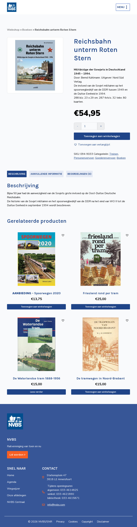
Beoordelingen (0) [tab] (79, 173)
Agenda (11, 482)
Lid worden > (17, 454)
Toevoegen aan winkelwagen (102, 136)
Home (10, 475)
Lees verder (36, 391)
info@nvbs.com (56, 505)
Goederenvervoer (105, 158)
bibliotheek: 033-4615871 (63, 498)
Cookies (73, 521)
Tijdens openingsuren (60, 486)
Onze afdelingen (16, 495)
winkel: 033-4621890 (60, 494)
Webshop (13, 30)
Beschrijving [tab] (16, 173)
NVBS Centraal (16, 502)
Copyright (87, 521)
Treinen (113, 154)
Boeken (27, 30)
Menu (120, 7)
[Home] (11, 7)
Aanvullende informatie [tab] (46, 173)
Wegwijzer (13, 489)
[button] (92, 145)
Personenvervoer (84, 158)
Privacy (60, 521)
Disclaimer (103, 521)
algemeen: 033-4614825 (62, 490)
